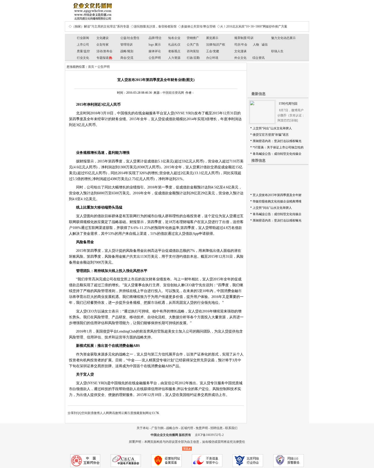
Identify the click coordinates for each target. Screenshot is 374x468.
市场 (154, 303)
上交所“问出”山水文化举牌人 (272, 128)
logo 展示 (155, 44)
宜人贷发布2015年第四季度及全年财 (277, 195)
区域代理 (187, 428)
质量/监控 (83, 51)
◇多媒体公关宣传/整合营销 (196, 26)
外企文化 (240, 58)
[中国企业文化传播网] (91, 9)
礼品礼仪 (174, 44)
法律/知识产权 (215, 44)
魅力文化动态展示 (283, 38)
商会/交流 (126, 58)
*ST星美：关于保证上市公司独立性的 (278, 147)
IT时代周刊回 (288, 103)
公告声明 (155, 58)
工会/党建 (212, 51)
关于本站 (143, 428)
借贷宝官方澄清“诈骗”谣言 (271, 134)
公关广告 (193, 44)
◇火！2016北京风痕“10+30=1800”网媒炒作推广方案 (252, 26)
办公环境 (212, 58)
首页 (91, 66)
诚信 (265, 44)
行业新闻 (83, 38)
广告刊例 (157, 428)
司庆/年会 (240, 44)
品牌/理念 (155, 38)
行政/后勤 (193, 58)
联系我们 (231, 428)
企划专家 (102, 44)
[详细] (294, 120)
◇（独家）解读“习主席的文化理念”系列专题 (99, 26)
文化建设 (102, 38)
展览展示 (212, 38)
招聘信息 (216, 428)
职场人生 (277, 51)
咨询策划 (193, 51)
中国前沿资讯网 (173, 92)
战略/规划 (126, 51)
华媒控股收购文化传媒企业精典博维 (277, 201)
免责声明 (202, 428)
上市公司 (83, 44)
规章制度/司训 (243, 38)
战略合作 (172, 428)
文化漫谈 (240, 51)
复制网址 (145, 413)
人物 (256, 44)
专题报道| (104, 58)
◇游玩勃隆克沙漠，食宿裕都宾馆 (154, 26)
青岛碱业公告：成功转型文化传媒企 (277, 154)
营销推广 (193, 38)
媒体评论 (155, 51)
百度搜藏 (133, 413)
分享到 (72, 413)
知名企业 (174, 38)
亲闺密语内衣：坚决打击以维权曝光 (277, 141)
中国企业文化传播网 (164, 435)
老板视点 (174, 51)
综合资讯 (258, 58)
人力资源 (174, 58)
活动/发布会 (104, 51)
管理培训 (126, 44)
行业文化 (83, 58)
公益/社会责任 (129, 38)
